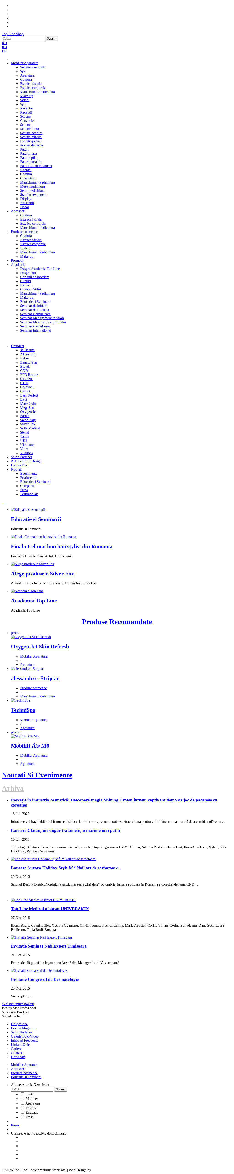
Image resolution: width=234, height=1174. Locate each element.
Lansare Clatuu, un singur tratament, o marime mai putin (65, 830)
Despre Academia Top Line (40, 269)
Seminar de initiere (33, 306)
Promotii (17, 260)
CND (24, 371)
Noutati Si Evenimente (37, 775)
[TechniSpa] (20, 700)
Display (25, 199)
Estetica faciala (31, 83)
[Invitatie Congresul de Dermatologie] (39, 970)
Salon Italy (28, 420)
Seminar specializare (35, 326)
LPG (23, 399)
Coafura (26, 79)
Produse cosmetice (24, 232)
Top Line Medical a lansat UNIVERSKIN (50, 908)
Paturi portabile (31, 162)
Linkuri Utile (20, 1044)
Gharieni (26, 379)
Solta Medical (30, 428)
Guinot (25, 391)
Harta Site (18, 1057)
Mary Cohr (28, 403)
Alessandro (28, 354)
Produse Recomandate (117, 622)
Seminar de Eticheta (34, 310)
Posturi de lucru (31, 145)
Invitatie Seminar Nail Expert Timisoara (49, 946)
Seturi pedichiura (32, 190)
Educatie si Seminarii (35, 301)
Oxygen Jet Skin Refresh (40, 647)
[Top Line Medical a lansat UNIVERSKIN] (43, 900)
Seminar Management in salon (42, 318)
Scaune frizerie (31, 137)
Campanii (27, 486)
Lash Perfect (29, 395)
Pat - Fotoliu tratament (36, 166)
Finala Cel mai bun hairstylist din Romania (61, 546)
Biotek (25, 366)
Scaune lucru (29, 129)
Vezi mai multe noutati (18, 1004)
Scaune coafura (31, 133)
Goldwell (27, 387)
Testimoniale (29, 494)
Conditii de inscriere (34, 277)
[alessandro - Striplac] (27, 669)
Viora (24, 449)
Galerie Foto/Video (25, 1036)
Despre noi (28, 273)
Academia (18, 264)
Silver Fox (27, 424)
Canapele (27, 120)
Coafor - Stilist (30, 289)
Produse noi (28, 477)
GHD (24, 383)
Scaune (25, 116)
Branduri (17, 346)
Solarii (24, 100)
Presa (24, 490)
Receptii (26, 112)
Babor (24, 358)
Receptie (26, 108)
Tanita (24, 436)
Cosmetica (27, 178)
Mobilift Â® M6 (30, 746)
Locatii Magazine (23, 1028)
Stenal (24, 432)
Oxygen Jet (28, 412)
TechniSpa (23, 710)
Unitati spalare (30, 141)
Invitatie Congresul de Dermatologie (45, 979)
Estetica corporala (33, 88)
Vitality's (26, 453)
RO (4, 43)
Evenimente (28, 473)
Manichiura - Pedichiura (37, 92)
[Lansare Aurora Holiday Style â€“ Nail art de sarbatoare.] (53, 859)
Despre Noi (19, 465)
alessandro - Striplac (35, 678)
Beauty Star (28, 362)
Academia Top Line (34, 601)
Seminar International (35, 330)
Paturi (24, 149)
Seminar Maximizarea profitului (43, 322)
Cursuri (25, 281)
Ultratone (27, 445)
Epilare (25, 248)
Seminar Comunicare (35, 314)
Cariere (16, 1049)
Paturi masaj (29, 153)
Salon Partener (21, 457)
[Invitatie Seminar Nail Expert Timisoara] (41, 937)
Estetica (25, 285)
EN (4, 51)
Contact (16, 1053)
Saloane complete (32, 67)
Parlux (24, 416)
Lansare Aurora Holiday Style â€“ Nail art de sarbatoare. (65, 867)
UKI (23, 440)
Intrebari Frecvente (24, 1040)
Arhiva (13, 788)
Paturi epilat (28, 158)
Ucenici (25, 170)
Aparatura (27, 75)
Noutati (16, 469)
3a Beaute (27, 350)
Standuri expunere (33, 195)
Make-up (26, 96)
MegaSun (27, 408)
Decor (24, 207)
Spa (23, 71)
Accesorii (27, 203)
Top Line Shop (13, 34)
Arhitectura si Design (26, 461)
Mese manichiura (32, 186)
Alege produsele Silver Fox (42, 574)
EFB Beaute (29, 375)
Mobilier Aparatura (24, 63)
